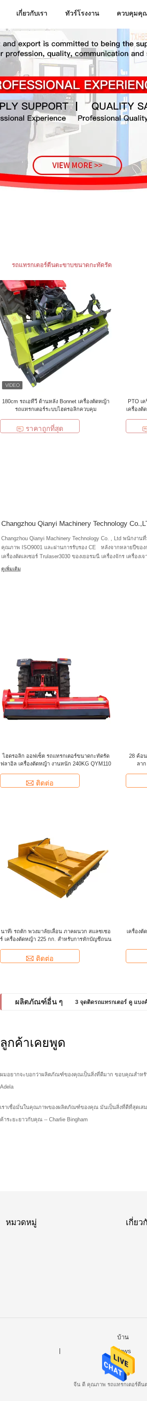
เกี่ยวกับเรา (31, 13)
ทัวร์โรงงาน (82, 13)
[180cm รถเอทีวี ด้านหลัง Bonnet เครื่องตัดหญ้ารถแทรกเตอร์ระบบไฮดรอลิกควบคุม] (55, 335)
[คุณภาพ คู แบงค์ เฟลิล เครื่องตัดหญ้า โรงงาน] (73, 110)
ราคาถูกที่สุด (44, 429)
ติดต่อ (44, 783)
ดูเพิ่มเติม (11, 569)
